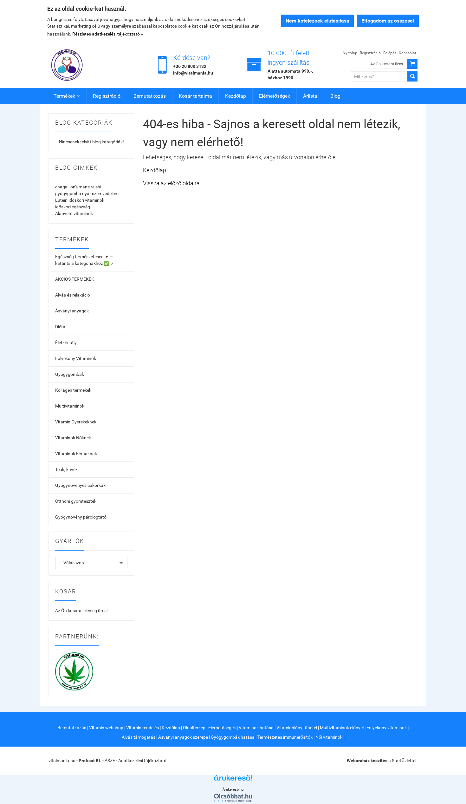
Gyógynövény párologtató (81, 517)
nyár (86, 193)
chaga (61, 186)
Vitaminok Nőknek (73, 437)
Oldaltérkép (194, 727)
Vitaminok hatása (256, 727)
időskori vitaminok (86, 200)
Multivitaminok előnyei (342, 727)
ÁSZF (110, 760)
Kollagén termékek (73, 390)
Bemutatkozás (149, 96)
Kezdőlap (235, 96)
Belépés (389, 53)
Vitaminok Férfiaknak (76, 453)
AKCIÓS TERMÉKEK (74, 279)
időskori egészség (72, 206)
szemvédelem (105, 193)
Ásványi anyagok (72, 310)
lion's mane (79, 186)
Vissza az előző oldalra (171, 183)
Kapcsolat (407, 53)
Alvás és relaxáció (72, 294)
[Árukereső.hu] (233, 780)
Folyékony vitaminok (386, 727)
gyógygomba (68, 193)
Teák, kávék (66, 469)
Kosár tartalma (195, 96)
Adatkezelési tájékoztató (142, 760)
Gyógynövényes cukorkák (80, 485)
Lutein (61, 200)
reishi (96, 186)
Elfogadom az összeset (387, 21)
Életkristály (66, 342)
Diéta (60, 326)
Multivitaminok (69, 406)
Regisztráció (370, 53)
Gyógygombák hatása (233, 737)
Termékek (67, 96)
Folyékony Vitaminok (75, 358)
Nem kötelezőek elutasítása (317, 21)
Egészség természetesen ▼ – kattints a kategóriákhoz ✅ (84, 260)
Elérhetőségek (274, 96)
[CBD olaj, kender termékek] (74, 670)
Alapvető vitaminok (74, 213)
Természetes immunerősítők (285, 737)
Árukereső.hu (233, 789)
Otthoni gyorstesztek (75, 501)
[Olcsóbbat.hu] (233, 797)
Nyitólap (350, 53)
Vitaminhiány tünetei (296, 727)
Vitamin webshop (106, 727)
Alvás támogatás (138, 737)
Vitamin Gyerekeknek (75, 421)
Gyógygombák (69, 374)
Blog (335, 96)
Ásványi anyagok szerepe (183, 737)
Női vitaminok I (330, 737)
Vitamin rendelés (142, 727)
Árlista (310, 96)
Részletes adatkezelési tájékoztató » (107, 33)
